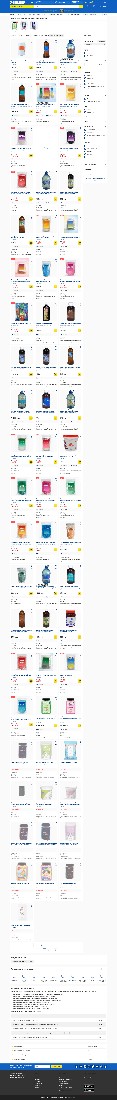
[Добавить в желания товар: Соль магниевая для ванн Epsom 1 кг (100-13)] (31, 40)
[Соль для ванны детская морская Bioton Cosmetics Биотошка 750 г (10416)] (46, 871)
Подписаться (56, 1066)
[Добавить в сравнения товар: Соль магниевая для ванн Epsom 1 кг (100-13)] (31, 43)
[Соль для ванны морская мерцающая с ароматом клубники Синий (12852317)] (46, 831)
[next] (105, 969)
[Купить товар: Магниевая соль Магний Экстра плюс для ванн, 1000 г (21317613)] (79, 462)
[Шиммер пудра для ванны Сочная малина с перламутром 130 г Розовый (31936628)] (70, 267)
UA (32, 2)
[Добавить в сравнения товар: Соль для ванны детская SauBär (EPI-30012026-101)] (31, 306)
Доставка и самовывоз (65, 1079)
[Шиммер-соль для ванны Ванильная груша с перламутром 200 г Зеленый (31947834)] (22, 486)
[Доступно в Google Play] (89, 1090)
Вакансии (37, 1081)
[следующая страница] (55, 950)
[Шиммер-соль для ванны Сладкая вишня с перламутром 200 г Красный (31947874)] (22, 662)
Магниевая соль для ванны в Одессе (23, 961)
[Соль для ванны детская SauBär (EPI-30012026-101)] (22, 311)
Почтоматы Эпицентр (65, 1090)
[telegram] (97, 1066)
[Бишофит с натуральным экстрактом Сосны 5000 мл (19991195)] (46, 180)
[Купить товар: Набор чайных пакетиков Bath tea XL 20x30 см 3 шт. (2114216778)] (55, 111)
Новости (37, 1078)
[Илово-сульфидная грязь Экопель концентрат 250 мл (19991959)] (46, 311)
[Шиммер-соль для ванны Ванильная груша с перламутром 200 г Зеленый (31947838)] (46, 486)
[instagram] (85, 1066)
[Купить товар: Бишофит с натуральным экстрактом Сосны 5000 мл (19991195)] (55, 199)
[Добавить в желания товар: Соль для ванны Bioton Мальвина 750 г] (80, 697)
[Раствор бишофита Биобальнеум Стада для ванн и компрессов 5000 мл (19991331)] (70, 48)
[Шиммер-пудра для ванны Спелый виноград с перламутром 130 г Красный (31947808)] (22, 180)
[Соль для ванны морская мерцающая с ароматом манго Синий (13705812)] (22, 790)
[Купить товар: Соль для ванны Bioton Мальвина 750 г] (79, 725)
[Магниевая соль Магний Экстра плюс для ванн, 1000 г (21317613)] (70, 443)
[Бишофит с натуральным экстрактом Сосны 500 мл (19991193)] (46, 355)
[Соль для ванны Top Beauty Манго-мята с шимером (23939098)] (70, 530)
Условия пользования (90, 1076)
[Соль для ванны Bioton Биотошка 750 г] (46, 705)
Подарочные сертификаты (66, 1087)
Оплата (61, 1076)
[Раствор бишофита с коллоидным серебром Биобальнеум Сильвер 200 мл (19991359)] (46, 399)
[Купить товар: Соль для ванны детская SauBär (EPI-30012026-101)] (31, 330)
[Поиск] (81, 6)
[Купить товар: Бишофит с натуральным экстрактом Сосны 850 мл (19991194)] (79, 374)
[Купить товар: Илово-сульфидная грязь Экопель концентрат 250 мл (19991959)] (55, 330)
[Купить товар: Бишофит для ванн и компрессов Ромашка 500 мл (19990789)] (55, 637)
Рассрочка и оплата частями (67, 1078)
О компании (38, 1076)
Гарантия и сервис (64, 1083)
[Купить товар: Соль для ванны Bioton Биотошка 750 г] (55, 725)
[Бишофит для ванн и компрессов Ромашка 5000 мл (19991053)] (70, 399)
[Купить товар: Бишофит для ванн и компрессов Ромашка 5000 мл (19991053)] (79, 418)
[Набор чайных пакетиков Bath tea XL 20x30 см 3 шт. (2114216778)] (46, 92)
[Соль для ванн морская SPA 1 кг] (70, 750)
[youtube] (80, 1066)
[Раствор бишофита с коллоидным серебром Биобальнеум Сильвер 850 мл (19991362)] (46, 48)
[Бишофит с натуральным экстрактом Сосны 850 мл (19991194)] (70, 355)
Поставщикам (38, 1083)
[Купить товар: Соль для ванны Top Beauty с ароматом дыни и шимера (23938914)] (55, 286)
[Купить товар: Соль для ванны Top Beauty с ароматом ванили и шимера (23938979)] (31, 593)
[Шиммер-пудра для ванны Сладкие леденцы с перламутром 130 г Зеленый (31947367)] (70, 486)
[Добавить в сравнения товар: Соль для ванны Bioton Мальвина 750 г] (80, 700)
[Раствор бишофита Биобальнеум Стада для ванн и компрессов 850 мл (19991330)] (22, 618)
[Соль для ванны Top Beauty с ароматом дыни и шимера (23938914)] (46, 267)
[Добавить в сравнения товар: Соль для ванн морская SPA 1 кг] (80, 744)
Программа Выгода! (64, 1089)
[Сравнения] (87, 6)
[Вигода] (89, 2)
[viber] (89, 1066)
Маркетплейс (38, 1085)
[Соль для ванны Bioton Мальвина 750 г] (70, 705)
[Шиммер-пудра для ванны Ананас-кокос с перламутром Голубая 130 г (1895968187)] (22, 705)
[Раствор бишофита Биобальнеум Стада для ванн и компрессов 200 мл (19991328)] (70, 311)
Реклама (37, 1087)
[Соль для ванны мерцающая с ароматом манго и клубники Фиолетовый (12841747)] (70, 871)
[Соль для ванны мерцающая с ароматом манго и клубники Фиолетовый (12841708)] (22, 750)
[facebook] (76, 1066)
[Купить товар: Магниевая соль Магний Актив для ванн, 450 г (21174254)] (79, 637)
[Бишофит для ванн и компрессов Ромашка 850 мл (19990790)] (22, 224)
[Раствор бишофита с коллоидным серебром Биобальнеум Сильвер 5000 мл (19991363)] (46, 574)
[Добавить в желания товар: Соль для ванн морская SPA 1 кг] (80, 742)
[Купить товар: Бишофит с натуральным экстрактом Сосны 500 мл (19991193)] (55, 374)
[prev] (101, 969)
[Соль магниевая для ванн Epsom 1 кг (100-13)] (22, 48)
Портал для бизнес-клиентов (92, 1078)
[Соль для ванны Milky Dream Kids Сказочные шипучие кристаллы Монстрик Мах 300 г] (46, 750)
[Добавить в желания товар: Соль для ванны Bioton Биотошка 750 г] (56, 697)
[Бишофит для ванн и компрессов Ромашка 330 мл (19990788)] (70, 180)
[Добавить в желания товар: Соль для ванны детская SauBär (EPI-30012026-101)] (31, 303)
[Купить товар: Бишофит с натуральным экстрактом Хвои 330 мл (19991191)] (31, 374)
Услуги (61, 1085)
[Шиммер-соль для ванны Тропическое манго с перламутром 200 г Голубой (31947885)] (46, 530)
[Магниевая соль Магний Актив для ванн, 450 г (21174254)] (70, 618)
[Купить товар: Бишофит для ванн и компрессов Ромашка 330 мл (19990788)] (79, 199)
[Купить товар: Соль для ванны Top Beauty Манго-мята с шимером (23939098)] (79, 549)
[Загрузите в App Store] (89, 1086)
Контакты (37, 1079)
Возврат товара (63, 1081)
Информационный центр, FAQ (18, 1075)
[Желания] (94, 6)
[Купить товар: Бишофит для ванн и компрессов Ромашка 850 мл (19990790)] (31, 243)
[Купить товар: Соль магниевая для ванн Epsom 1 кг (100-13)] (31, 67)
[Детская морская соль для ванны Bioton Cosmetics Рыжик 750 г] (22, 871)
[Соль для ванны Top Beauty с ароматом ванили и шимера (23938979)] (22, 574)
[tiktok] (93, 1066)
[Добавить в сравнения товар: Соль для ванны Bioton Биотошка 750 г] (56, 700)
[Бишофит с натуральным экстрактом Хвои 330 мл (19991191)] (22, 355)
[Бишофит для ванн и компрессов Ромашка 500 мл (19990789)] (46, 618)
